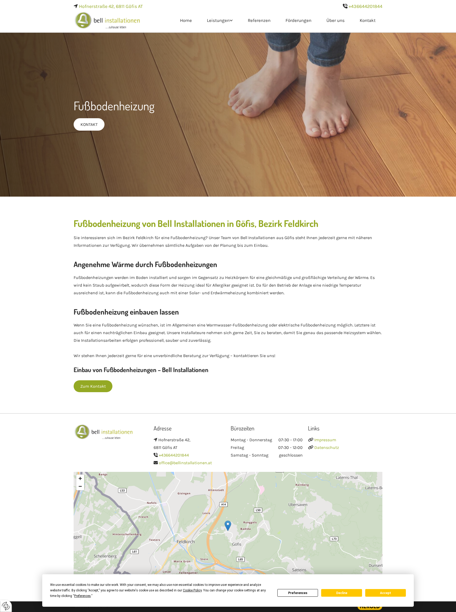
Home (186, 20)
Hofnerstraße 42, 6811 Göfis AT (111, 6)
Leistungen (218, 20)
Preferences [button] (82, 596)
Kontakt (368, 20)
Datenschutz (326, 447)
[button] (89, 124)
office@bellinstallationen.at (185, 462)
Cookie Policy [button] (192, 590)
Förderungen (298, 20)
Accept (385, 593)
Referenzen (259, 20)
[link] (219, 21)
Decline (341, 593)
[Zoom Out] (80, 486)
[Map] (228, 531)
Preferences (297, 593)
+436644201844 (365, 6)
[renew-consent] (6, 606)
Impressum (325, 439)
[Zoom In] (80, 478)
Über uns (335, 20)
